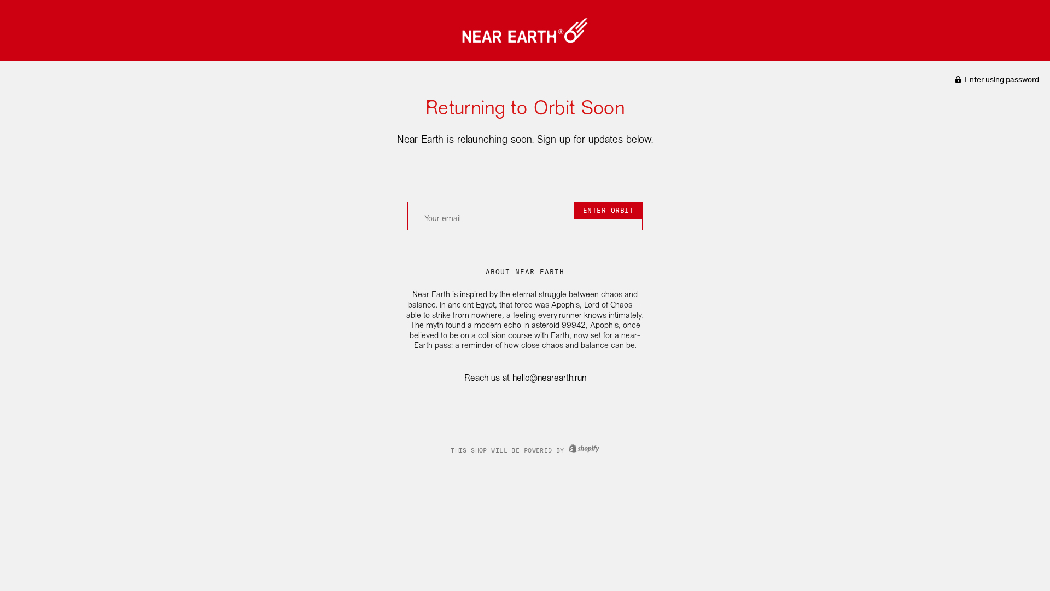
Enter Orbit (608, 210)
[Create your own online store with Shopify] (582, 450)
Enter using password (1001, 79)
